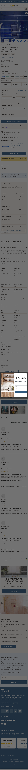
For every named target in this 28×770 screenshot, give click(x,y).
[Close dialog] (26, 373)
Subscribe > (21, 391)
